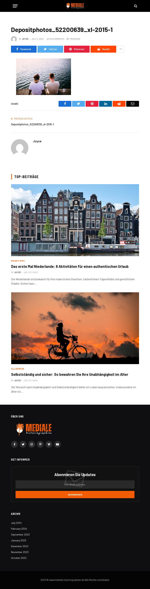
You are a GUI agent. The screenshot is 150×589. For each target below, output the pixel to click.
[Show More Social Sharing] (120, 49)
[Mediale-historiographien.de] (75, 6)
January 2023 (18, 540)
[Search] (135, 6)
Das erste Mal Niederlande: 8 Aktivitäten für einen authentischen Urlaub (70, 266)
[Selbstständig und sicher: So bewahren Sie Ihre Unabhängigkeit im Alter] (75, 328)
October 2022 (19, 557)
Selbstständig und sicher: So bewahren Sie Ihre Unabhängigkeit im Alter (69, 374)
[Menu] (15, 6)
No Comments (57, 39)
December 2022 (19, 546)
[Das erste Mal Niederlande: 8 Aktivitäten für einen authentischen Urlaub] (75, 220)
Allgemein (17, 369)
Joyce (25, 39)
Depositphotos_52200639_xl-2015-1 (32, 124)
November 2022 (20, 552)
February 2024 (19, 528)
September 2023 (20, 534)
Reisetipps (18, 261)
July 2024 (16, 522)
